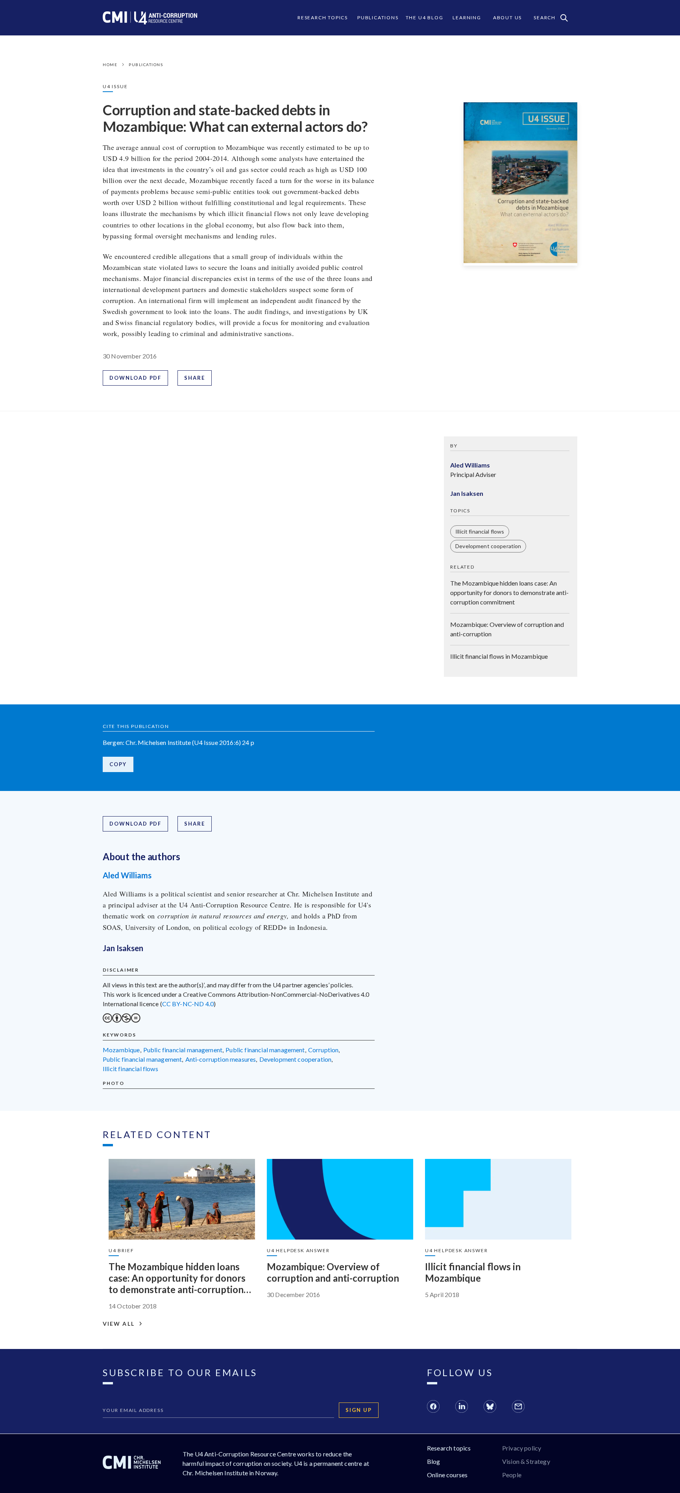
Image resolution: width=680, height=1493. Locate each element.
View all (119, 1324)
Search (545, 17)
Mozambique (121, 1049)
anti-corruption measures (220, 1059)
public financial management (182, 1049)
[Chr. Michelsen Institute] (132, 1463)
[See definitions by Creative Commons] (121, 1020)
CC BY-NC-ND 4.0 (188, 1003)
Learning (467, 17)
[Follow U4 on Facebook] (433, 1407)
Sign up (359, 1410)
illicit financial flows (130, 1068)
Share (194, 378)
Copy (118, 764)
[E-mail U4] (518, 1407)
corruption (323, 1049)
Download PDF (135, 378)
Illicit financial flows (479, 531)
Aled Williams (127, 875)
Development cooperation (488, 546)
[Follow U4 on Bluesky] (490, 1407)
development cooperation (295, 1059)
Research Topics (323, 17)
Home (110, 64)
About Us (507, 17)
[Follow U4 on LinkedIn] (461, 1407)
